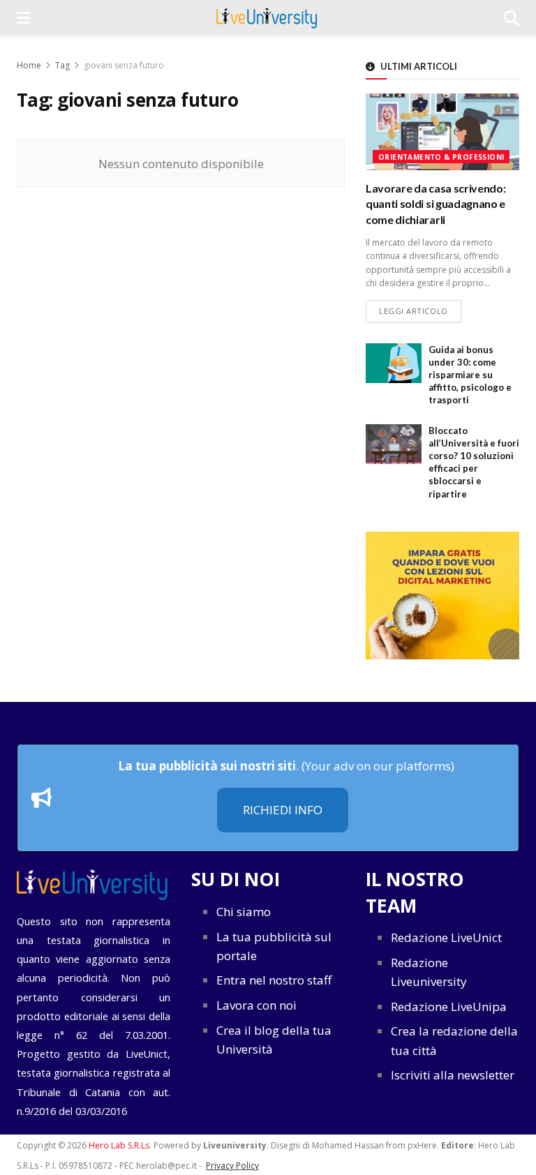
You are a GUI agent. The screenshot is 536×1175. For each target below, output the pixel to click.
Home (29, 65)
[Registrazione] (442, 595)
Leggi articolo (420, 310)
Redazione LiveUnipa (449, 1006)
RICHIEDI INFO (282, 810)
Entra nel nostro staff (274, 980)
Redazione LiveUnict (446, 937)
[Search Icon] (511, 17)
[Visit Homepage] (267, 17)
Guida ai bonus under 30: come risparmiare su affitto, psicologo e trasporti (470, 375)
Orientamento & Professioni (441, 157)
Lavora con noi (256, 1005)
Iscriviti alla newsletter (452, 1075)
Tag (62, 65)
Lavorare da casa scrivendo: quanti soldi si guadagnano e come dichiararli (435, 203)
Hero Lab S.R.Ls (119, 1145)
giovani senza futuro (124, 65)
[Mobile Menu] (23, 17)
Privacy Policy (232, 1166)
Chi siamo (243, 912)
